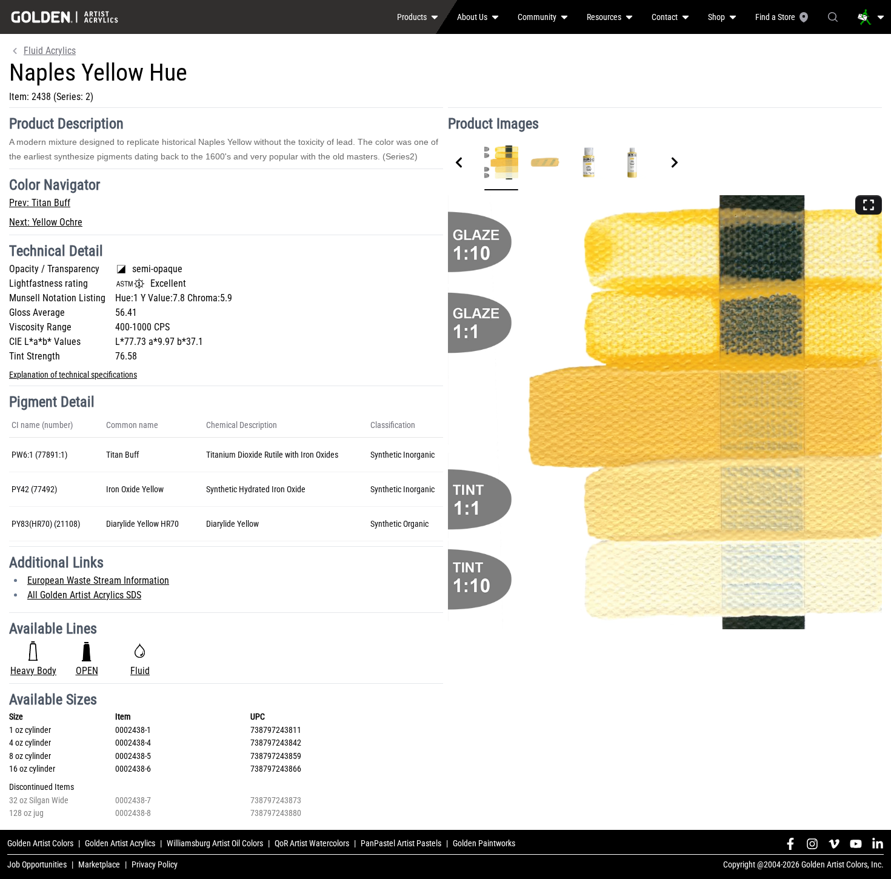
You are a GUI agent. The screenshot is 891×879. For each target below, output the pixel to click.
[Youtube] (856, 844)
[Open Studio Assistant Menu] (871, 17)
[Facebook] (790, 844)
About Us (472, 17)
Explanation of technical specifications (73, 374)
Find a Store (775, 17)
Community (537, 17)
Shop (716, 17)
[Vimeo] (834, 844)
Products (412, 17)
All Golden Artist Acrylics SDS (84, 595)
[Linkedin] (878, 844)
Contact (665, 17)
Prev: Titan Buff (39, 203)
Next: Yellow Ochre (45, 222)
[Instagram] (812, 844)
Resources (604, 17)
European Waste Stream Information (98, 580)
